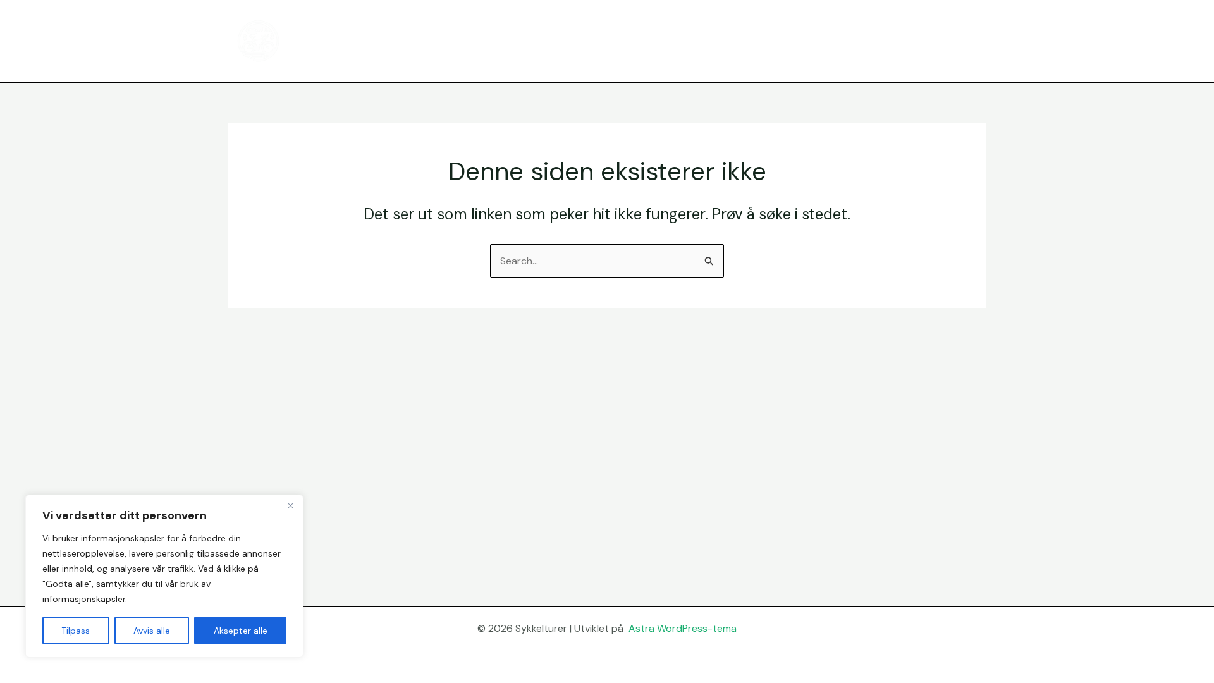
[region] (164, 576)
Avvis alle (151, 630)
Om (968, 40)
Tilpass (75, 630)
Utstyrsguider (908, 40)
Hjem (773, 40)
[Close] (290, 505)
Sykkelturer (342, 40)
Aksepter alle (240, 630)
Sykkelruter (830, 40)
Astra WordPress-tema (682, 628)
